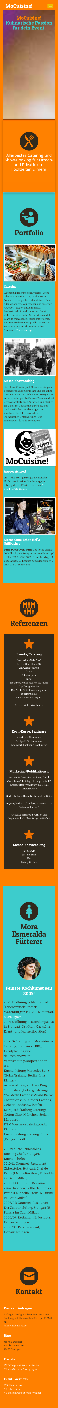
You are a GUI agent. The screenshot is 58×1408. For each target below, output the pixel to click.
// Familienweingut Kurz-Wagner (22, 1392)
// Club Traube (12, 1389)
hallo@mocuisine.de (15, 1325)
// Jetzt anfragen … (26, 330)
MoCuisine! (18, 5)
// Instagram (13, 1017)
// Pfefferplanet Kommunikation (22, 1365)
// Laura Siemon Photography (20, 1369)
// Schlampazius (13, 1385)
